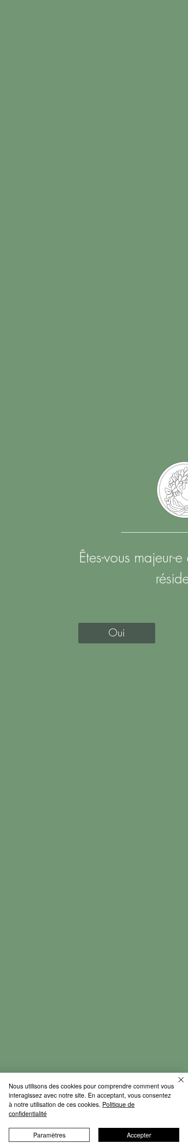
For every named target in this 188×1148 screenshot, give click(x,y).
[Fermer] (175, 1084)
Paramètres (49, 1134)
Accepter (139, 1134)
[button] (116, 633)
